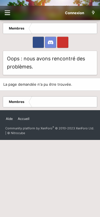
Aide (9, 119)
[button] (7, 13)
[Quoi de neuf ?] (93, 12)
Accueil (23, 119)
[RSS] (34, 116)
